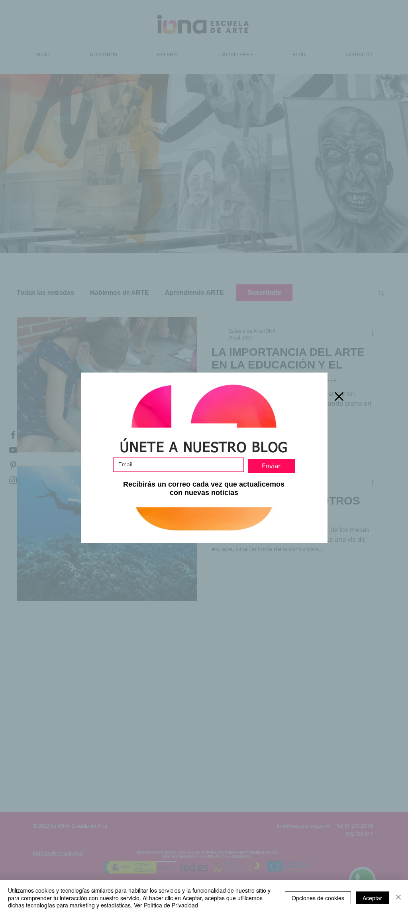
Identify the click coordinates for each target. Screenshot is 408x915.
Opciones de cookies (318, 898)
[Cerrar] (398, 898)
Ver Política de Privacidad (166, 905)
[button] (339, 396)
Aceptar (372, 898)
